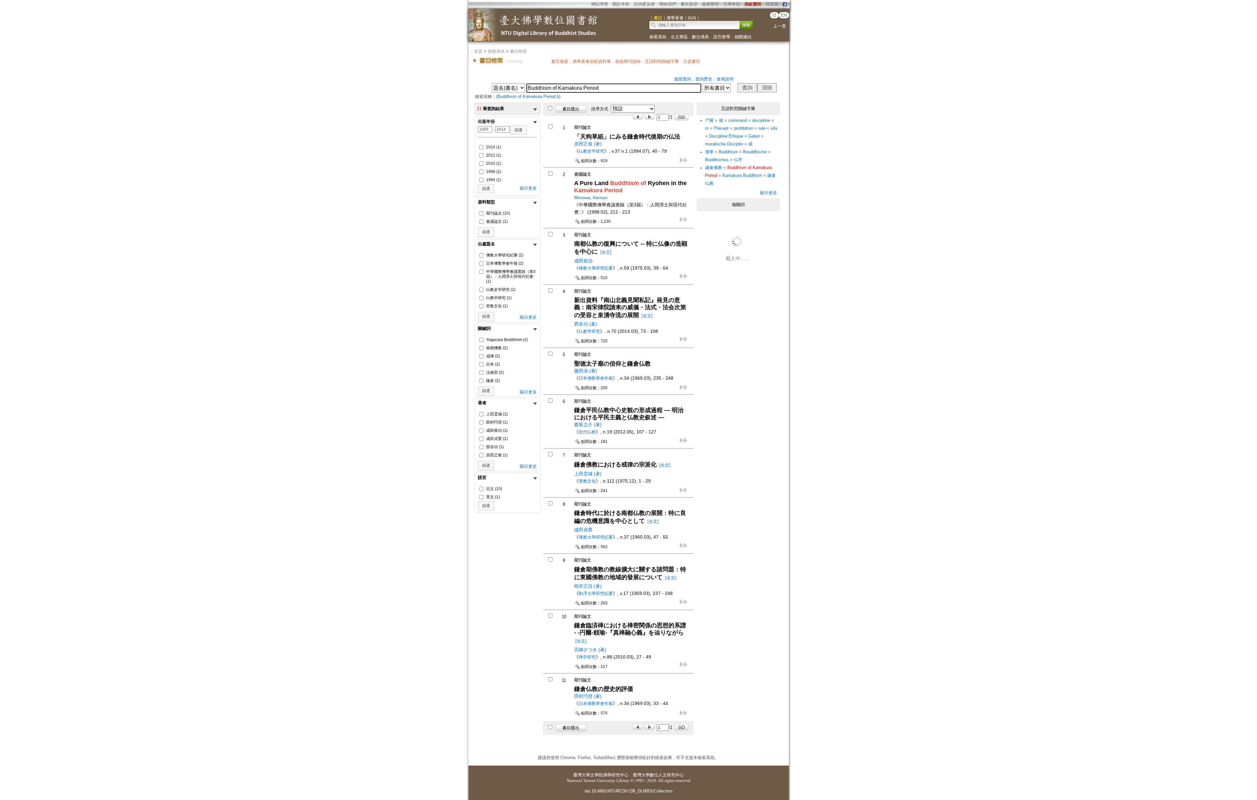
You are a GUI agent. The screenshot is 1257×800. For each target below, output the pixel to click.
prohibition (743, 128)
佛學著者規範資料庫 (592, 61)
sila (774, 128)
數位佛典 (700, 36)
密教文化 (587, 481)
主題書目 (691, 61)
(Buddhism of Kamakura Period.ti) (528, 96)
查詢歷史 (703, 79)
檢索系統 (657, 36)
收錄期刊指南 (628, 61)
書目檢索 (518, 51)
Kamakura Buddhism (742, 175)
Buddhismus (717, 159)
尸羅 (709, 120)
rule (761, 128)
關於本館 (620, 4)
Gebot (754, 136)
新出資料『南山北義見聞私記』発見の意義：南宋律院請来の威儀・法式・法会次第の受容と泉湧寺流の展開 (630, 307)
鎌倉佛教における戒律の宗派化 (615, 464)
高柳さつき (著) (590, 649)
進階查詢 (682, 79)
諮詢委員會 (644, 4)
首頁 (478, 51)
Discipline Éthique (726, 136)
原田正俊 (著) (588, 143)
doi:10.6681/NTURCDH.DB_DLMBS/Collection (628, 791)
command (737, 120)
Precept (721, 128)
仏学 (738, 159)
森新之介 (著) (588, 424)
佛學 (709, 151)
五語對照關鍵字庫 (662, 61)
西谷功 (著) (585, 324)
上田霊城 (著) (588, 473)
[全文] (605, 252)
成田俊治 (583, 260)
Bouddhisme (755, 151)
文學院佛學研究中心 (609, 774)
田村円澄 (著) (588, 696)
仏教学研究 (589, 331)
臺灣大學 (581, 774)
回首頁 (772, 4)
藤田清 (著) (585, 370)
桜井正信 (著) (588, 586)
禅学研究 (587, 657)
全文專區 (679, 36)
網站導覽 (599, 4)
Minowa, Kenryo (591, 197)
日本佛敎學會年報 (596, 378)
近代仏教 (587, 431)
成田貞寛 (583, 529)
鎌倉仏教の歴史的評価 (603, 689)
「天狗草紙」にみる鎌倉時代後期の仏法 (627, 136)
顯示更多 (528, 188)
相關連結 (743, 36)
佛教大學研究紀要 (596, 268)
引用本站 (731, 4)
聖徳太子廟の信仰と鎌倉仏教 (612, 363)
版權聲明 (710, 4)
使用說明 (725, 79)
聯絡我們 (667, 4)
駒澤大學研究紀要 (596, 593)
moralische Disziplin (724, 144)
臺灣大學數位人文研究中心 (658, 774)
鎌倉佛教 (713, 167)
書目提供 (689, 4)
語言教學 (721, 36)
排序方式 (599, 108)
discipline (761, 120)
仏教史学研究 (591, 151)
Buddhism (728, 151)
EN (784, 15)
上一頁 (779, 26)
